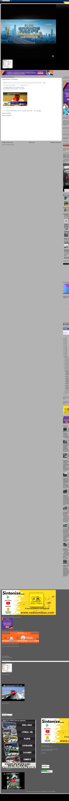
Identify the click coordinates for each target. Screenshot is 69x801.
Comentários (45, 767)
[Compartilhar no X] (38, 110)
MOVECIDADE (65, 138)
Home (65, 255)
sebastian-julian (44, 791)
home (4, 85)
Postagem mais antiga (55, 142)
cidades (7, 85)
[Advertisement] (5, 650)
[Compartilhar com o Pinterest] (40, 110)
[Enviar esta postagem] (34, 110)
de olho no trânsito (12, 85)
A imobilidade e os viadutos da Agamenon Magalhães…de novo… (14, 88)
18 (64, 349)
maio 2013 (67, 367)
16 (64, 352)
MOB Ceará (66, 201)
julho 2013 (67, 364)
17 (64, 350)
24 (64, 340)
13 (64, 356)
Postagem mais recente (7, 142)
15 (64, 353)
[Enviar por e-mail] (36, 110)
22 (64, 343)
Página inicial (32, 142)
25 (64, 339)
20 (64, 346)
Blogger (54, 791)
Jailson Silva (66, 330)
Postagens (44, 765)
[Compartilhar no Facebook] (39, 110)
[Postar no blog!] (37, 110)
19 (64, 347)
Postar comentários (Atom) (9, 144)
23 (64, 342)
